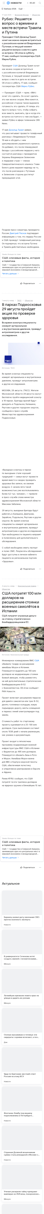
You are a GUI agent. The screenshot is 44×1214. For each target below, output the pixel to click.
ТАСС (19, 300)
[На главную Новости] (15, 3)
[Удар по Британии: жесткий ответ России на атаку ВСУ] (22, 1065)
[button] (22, 352)
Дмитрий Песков (18, 233)
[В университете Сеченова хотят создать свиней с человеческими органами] (22, 948)
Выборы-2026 (10, 9)
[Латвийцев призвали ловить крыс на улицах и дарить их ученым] (22, 987)
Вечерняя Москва (22, 15)
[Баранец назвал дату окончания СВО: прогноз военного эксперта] (22, 909)
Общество (36, 15)
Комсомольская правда (27, 586)
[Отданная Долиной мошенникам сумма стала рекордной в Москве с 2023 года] (22, 1144)
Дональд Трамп (16, 130)
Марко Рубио (27, 86)
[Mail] (8, 3)
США (15, 65)
